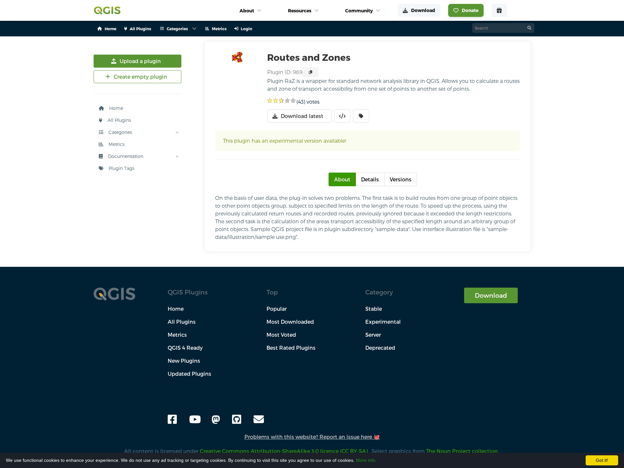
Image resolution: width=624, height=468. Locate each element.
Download (491, 295)
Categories (119, 132)
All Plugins (118, 120)
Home (115, 108)
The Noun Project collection (462, 451)
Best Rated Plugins (291, 347)
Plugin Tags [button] (120, 168)
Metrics (115, 144)
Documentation (125, 156)
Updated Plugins (189, 373)
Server (373, 335)
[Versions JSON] (342, 116)
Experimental (383, 321)
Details (370, 179)
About (342, 179)
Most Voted (281, 335)
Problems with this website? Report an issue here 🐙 (312, 437)
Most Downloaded (290, 321)
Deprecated (380, 347)
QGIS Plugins (188, 292)
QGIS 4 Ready (185, 347)
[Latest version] (361, 116)
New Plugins (184, 361)
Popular (276, 309)
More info (365, 460)
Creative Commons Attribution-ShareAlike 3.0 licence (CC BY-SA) (284, 451)
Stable (373, 309)
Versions (400, 179)
